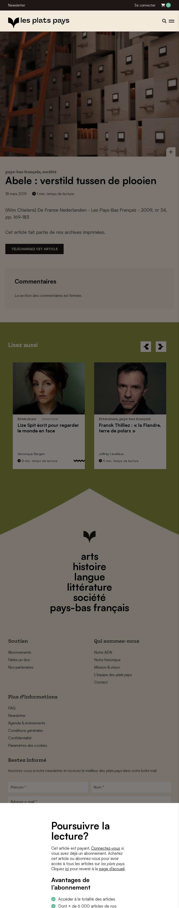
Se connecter (144, 5)
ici (67, 868)
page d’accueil (111, 868)
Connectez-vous (105, 848)
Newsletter (16, 5)
